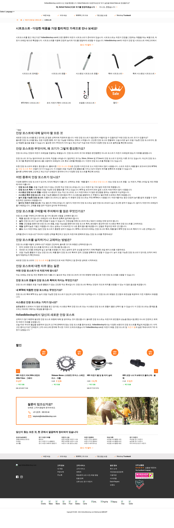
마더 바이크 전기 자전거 (138, 443)
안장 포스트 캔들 (64, 166)
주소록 (59, 475)
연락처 (78, 472)
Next (156, 371)
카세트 (18, 441)
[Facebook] (17, 477)
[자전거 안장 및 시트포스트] (17, 20)
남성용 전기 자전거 (136, 441)
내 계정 (60, 469)
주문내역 (60, 472)
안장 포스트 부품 (41, 260)
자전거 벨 (132, 327)
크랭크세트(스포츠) (22, 439)
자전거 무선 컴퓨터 (90, 441)
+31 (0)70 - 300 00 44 (41, 412)
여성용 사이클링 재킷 (114, 443)
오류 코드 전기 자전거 (84, 482)
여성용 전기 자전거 (136, 439)
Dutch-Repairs (114, 482)
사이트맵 (113, 478)
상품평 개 (150, 468)
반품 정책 (79, 478)
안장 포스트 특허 (25, 169)
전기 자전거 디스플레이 (47, 441)
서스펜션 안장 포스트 (99, 182)
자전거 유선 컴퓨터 (90, 439)
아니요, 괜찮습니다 (107, 7)
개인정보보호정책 (116, 472)
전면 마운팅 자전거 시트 (69, 439)
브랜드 (112, 485)
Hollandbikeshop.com (87, 512)
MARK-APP (104, 512)
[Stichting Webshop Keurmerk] (144, 475)
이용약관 (113, 475)
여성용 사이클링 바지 (114, 441)
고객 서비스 (80, 469)
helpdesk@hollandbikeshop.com (44, 416)
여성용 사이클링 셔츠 (114, 439)
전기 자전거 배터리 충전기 (48, 443)
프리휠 (18, 443)
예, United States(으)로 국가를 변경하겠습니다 (75, 7)
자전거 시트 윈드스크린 (69, 443)
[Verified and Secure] (139, 484)
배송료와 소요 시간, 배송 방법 (87, 475)
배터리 (41, 439)
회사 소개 (113, 469)
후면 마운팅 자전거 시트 (69, 441)
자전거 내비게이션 (90, 443)
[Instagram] (21, 477)
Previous (18, 371)
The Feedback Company (142, 470)
